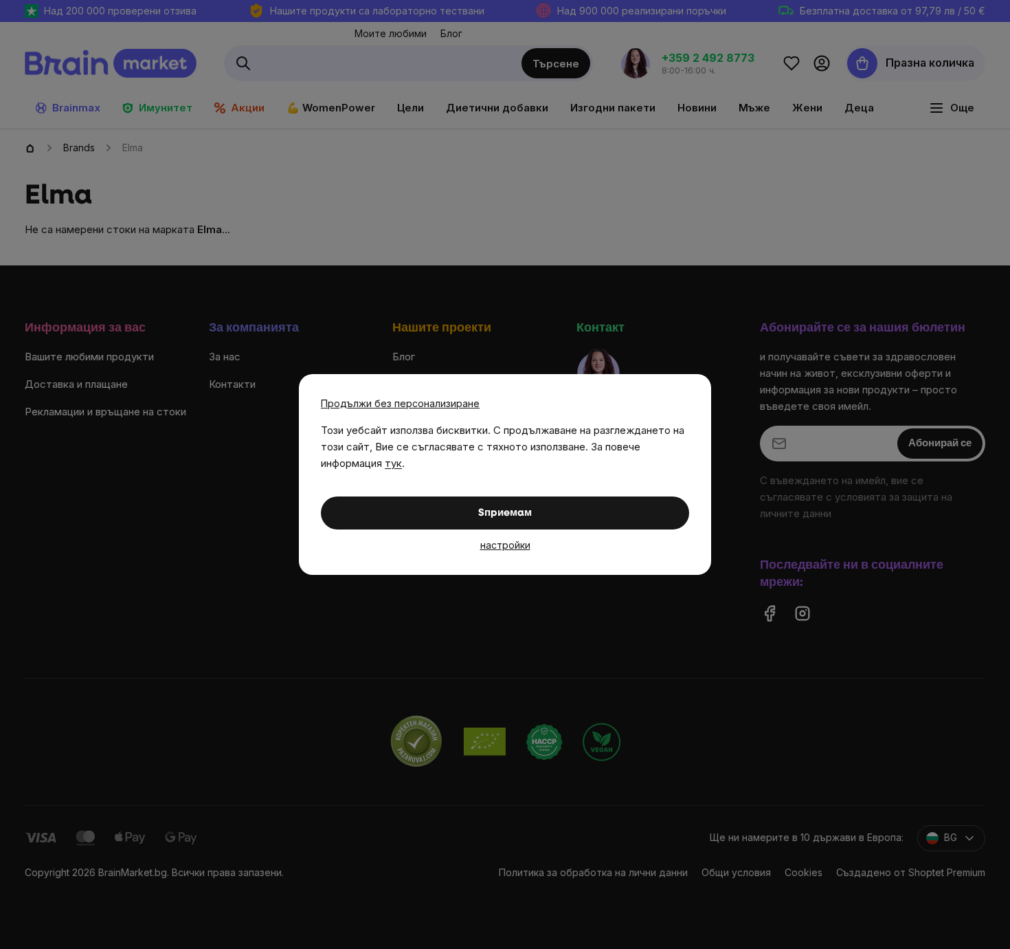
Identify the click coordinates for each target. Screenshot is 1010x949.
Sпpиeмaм (505, 513)
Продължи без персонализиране (400, 403)
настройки (505, 545)
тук (393, 463)
